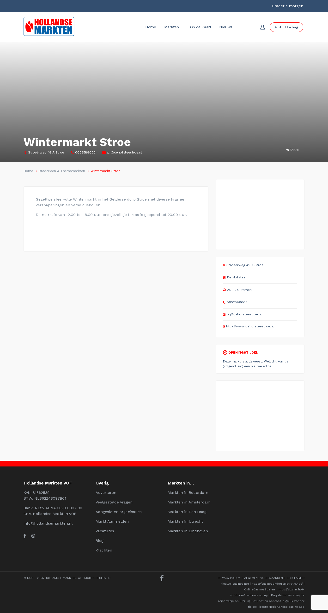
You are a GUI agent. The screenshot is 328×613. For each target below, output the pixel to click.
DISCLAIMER (295, 578)
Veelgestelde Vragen (114, 502)
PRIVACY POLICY (229, 578)
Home (28, 171)
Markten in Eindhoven (188, 531)
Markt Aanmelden (112, 521)
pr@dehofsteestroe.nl (124, 152)
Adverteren (106, 492)
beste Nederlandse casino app (281, 606)
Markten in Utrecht (185, 521)
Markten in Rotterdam (188, 492)
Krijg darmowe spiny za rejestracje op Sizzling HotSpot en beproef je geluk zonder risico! (261, 601)
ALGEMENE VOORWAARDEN (263, 578)
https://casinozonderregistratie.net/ (277, 583)
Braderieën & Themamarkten (62, 171)
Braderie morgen (287, 6)
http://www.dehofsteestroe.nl (250, 326)
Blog (99, 540)
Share (294, 150)
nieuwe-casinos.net (235, 583)
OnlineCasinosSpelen (259, 589)
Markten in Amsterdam (189, 502)
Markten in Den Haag (187, 511)
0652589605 (85, 152)
